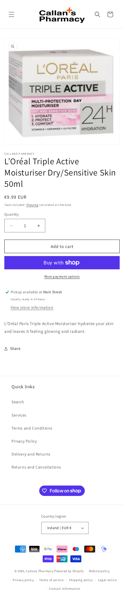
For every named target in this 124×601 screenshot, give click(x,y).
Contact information (64, 589)
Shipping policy (81, 580)
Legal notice (107, 580)
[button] (11, 14)
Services (19, 415)
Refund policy (99, 571)
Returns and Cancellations (36, 467)
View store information (32, 307)
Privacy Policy (24, 441)
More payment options (62, 276)
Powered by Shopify (69, 571)
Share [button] (15, 348)
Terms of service (51, 580)
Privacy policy (23, 580)
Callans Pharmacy (39, 571)
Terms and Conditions (32, 428)
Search (18, 401)
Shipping (32, 205)
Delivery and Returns (31, 454)
